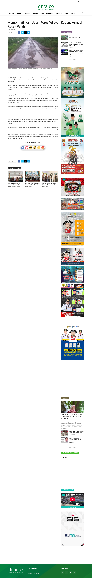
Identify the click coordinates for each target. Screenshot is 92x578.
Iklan (20, 1)
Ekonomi (35, 13)
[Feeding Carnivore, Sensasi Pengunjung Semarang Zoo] (64, 37)
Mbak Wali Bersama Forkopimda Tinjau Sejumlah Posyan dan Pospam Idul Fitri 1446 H (50, 185)
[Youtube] (83, 1)
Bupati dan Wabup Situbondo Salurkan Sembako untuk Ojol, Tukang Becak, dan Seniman (14, 185)
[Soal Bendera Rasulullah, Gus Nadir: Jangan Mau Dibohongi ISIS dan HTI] (64, 44)
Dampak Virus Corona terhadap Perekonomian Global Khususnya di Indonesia (72, 416)
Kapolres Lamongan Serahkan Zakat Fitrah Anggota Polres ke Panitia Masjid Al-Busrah (32, 185)
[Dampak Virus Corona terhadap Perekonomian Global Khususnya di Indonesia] (72, 407)
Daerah (9, 181)
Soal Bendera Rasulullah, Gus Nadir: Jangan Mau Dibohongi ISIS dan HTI (76, 44)
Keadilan (27, 13)
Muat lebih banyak (72, 59)
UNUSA (42, 13)
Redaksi (23, 1)
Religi (66, 13)
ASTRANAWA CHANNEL (67, 489)
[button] (82, 13)
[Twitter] (81, 1)
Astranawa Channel (30, 1)
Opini (63, 412)
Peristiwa (11, 13)
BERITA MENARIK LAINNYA (14, 168)
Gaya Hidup (59, 13)
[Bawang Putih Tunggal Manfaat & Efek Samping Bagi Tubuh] (64, 433)
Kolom (73, 13)
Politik (19, 13)
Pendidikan (49, 13)
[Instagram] (78, 1)
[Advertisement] (32, 73)
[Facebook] (76, 1)
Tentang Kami (37, 1)
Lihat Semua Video (72, 507)
